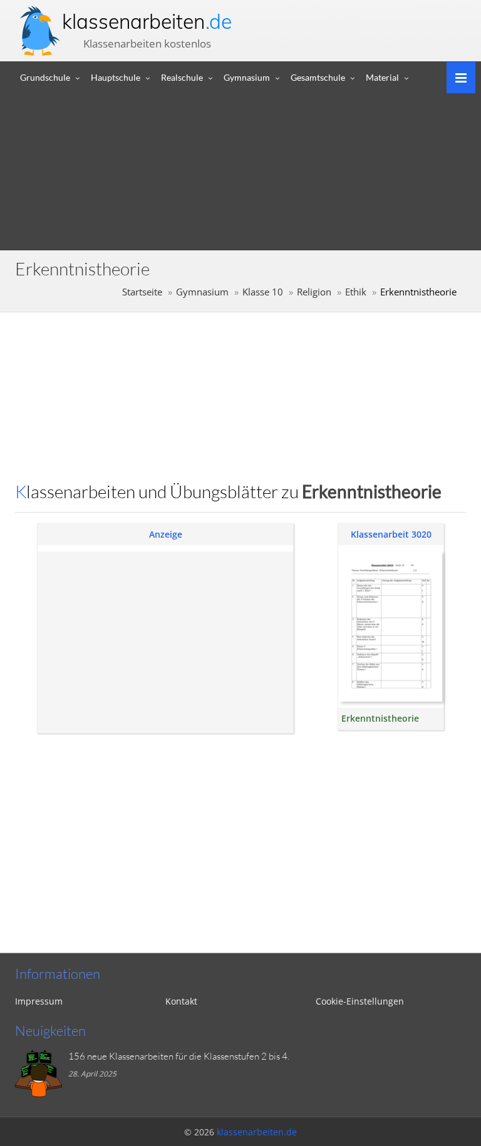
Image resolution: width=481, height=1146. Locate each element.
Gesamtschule (318, 77)
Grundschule (45, 77)
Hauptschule (115, 77)
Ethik (355, 292)
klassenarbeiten (147, 21)
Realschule (182, 77)
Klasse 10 (262, 292)
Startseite (142, 292)
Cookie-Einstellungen (360, 1001)
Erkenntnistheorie (380, 718)
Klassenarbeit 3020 (391, 534)
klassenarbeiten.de (257, 1132)
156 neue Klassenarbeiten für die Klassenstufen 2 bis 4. (178, 1056)
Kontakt (181, 1001)
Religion (314, 292)
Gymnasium (247, 77)
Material (382, 77)
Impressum (39, 1001)
